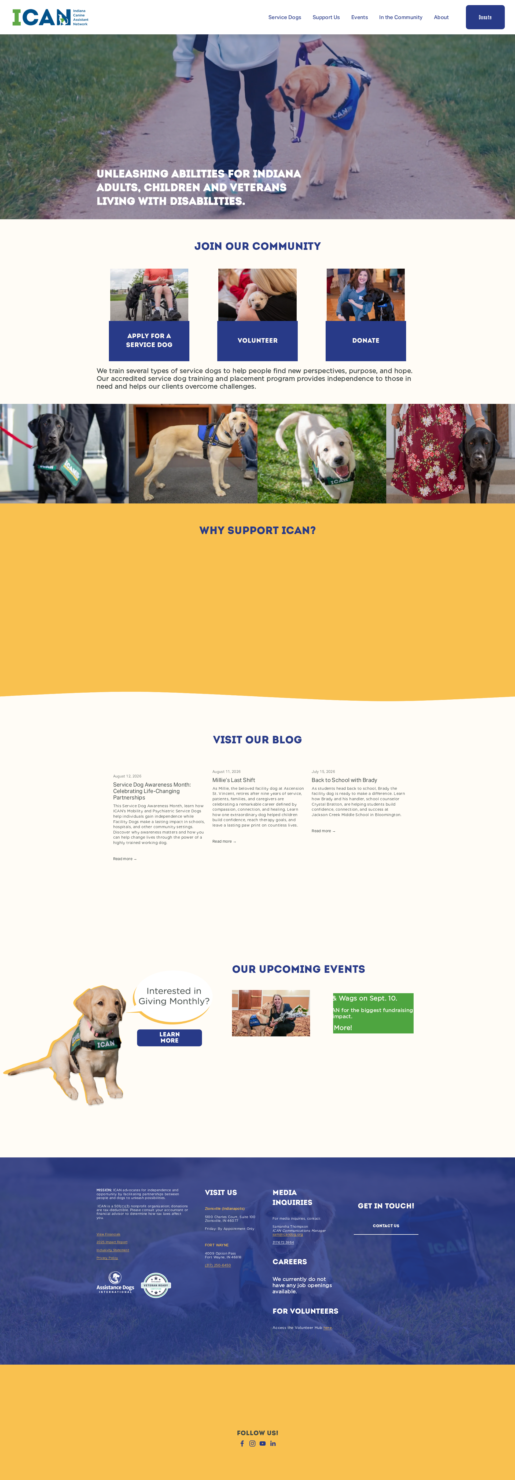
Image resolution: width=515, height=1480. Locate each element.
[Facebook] (242, 1443)
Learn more (169, 1038)
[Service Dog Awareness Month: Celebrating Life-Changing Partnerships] (160, 765)
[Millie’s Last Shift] (259, 763)
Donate (485, 17)
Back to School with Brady (344, 780)
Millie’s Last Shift (233, 780)
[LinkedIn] (273, 1443)
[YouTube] (262, 1443)
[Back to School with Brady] (358, 763)
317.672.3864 (283, 1242)
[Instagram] (252, 1443)
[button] (395, 754)
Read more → (125, 858)
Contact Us (386, 1226)
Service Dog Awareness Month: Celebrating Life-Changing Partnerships (152, 791)
